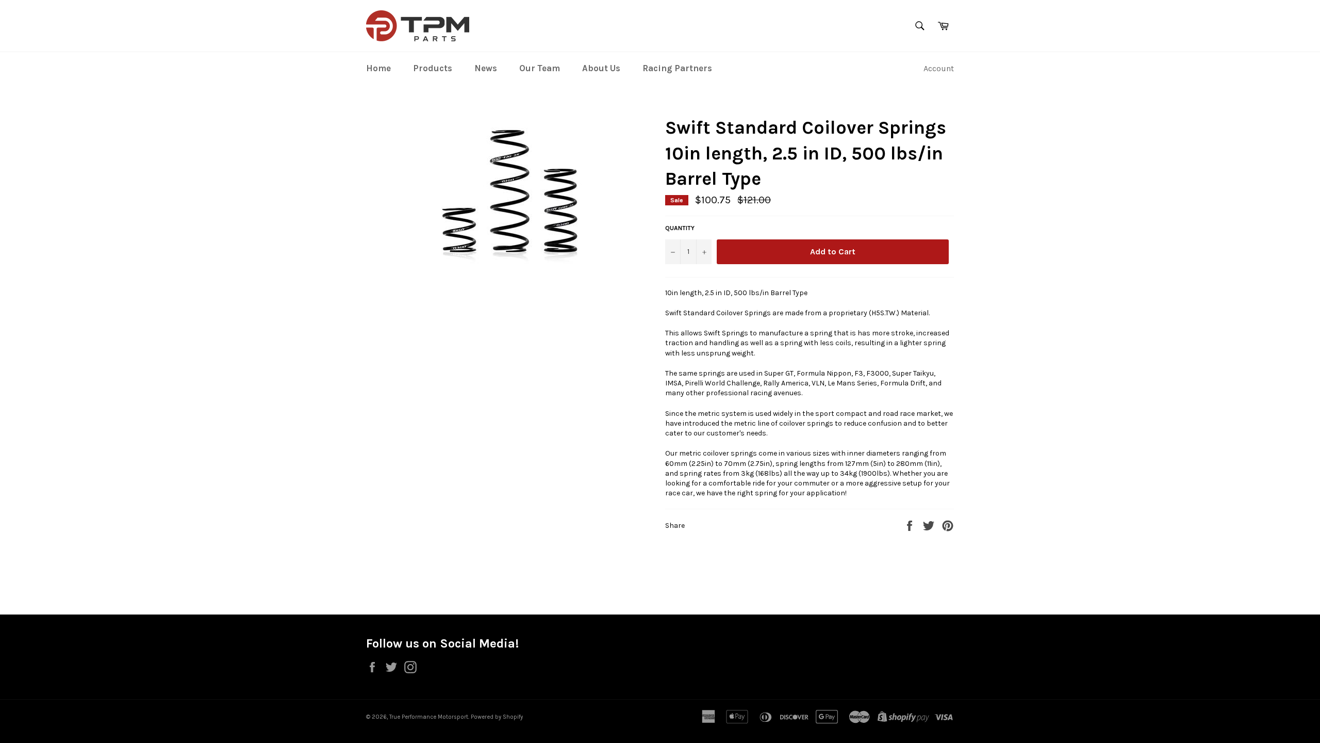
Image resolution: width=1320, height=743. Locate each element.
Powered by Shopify (497, 717)
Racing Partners (677, 68)
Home (378, 68)
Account (938, 68)
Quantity (680, 228)
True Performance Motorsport (428, 717)
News (485, 68)
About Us (601, 68)
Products (432, 68)
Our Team (539, 68)
